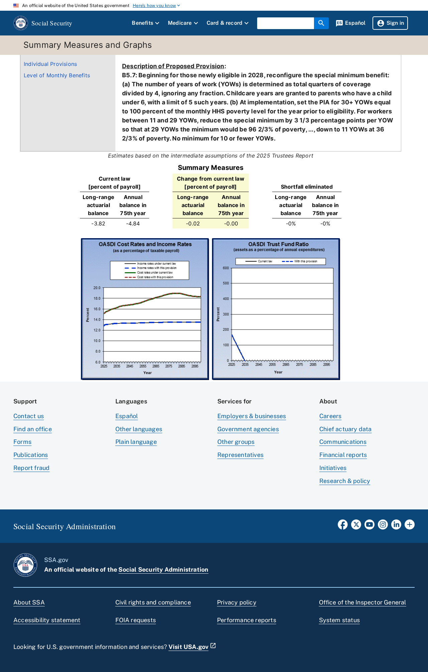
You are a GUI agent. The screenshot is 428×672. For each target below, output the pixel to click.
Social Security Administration (163, 569)
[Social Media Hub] (410, 526)
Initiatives (332, 467)
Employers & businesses (251, 415)
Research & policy (344, 480)
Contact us (28, 415)
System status (339, 619)
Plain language (136, 441)
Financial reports (343, 454)
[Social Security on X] (356, 526)
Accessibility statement (47, 619)
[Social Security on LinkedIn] (396, 526)
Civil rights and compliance (153, 602)
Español (126, 415)
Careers (330, 415)
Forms (22, 441)
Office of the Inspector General (362, 602)
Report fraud (31, 467)
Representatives (240, 454)
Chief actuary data (345, 429)
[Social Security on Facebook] (343, 526)
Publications (30, 454)
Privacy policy (236, 602)
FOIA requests (135, 619)
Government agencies (248, 429)
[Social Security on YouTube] (369, 526)
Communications (342, 441)
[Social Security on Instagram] (383, 526)
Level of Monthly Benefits (57, 75)
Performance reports (246, 619)
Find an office (32, 429)
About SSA (29, 602)
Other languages (138, 429)
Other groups (235, 441)
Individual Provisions (50, 64)
